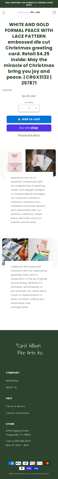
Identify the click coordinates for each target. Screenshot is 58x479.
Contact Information (17, 413)
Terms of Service (15, 406)
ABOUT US (11, 387)
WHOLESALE (12, 380)
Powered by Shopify (42, 474)
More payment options (29, 135)
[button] (3, 12)
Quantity (29, 102)
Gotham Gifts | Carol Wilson (24, 474)
